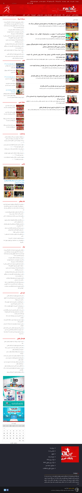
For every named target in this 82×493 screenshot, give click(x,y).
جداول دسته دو (42, 1)
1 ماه (21, 151)
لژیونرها (33, 15)
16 (23, 436)
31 (19, 440)
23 (23, 438)
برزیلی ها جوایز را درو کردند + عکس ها (16, 238)
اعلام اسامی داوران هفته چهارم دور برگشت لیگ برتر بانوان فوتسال (48, 76)
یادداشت (22, 134)
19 (13, 436)
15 (4, 433)
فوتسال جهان (48, 15)
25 (16, 438)
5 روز (22, 142)
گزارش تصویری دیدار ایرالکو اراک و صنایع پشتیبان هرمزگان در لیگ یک (46, 24)
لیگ (63, 15)
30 (23, 440)
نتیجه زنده (64, 1)
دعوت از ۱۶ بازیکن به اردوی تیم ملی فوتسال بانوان (52, 107)
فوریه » (11, 443)
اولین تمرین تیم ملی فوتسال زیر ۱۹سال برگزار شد (52, 86)
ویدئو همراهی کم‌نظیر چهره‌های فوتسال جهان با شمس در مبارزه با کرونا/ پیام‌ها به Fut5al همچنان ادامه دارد (13, 95)
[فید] (32, 3)
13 (10, 433)
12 (13, 433)
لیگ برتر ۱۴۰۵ (58, 1)
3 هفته (11, 147)
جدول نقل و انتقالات (34, 1)
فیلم (24, 15)
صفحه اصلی (75, 15)
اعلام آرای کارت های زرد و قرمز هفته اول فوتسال (14, 44)
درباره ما (77, 1)
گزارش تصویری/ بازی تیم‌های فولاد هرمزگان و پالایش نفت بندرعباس (14, 182)
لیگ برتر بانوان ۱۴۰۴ (50, 1)
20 (10, 436)
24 (19, 438)
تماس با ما (72, 1)
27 (10, 438)
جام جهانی (40, 15)
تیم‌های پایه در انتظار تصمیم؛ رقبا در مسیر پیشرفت (13, 149)
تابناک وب (66, 488)
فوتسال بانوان (57, 15)
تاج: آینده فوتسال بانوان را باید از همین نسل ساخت (13, 356)
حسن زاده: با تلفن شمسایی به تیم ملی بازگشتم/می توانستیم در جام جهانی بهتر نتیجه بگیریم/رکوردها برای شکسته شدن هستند (14, 312)
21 (7, 436)
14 (7, 433)
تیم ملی (68, 15)
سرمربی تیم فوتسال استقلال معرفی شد (15, 30)
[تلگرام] (28, 3)
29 (4, 438)
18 (16, 436)
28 (7, 438)
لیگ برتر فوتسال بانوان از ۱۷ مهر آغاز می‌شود (15, 372)
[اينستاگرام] (30, 3)
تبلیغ (68, 1)
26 (13, 438)
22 (4, 436)
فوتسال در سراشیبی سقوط (18, 232)
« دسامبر (15, 443)
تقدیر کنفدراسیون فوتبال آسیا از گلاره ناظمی (15, 54)
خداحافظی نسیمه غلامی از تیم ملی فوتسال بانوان (14, 366)
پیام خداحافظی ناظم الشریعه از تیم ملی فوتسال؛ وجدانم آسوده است (47, 66)
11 (16, 433)
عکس (28, 15)
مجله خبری (22, 102)
